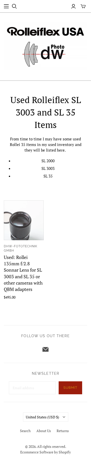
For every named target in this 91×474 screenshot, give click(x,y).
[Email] (45, 349)
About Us (43, 430)
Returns (63, 430)
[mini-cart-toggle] (83, 6)
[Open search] (14, 6)
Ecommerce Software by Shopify (45, 452)
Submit (70, 387)
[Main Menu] (6, 6)
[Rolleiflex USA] (45, 45)
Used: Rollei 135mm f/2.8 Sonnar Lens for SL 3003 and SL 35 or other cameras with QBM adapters (23, 273)
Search (25, 430)
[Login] (73, 6)
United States (42, 417)
